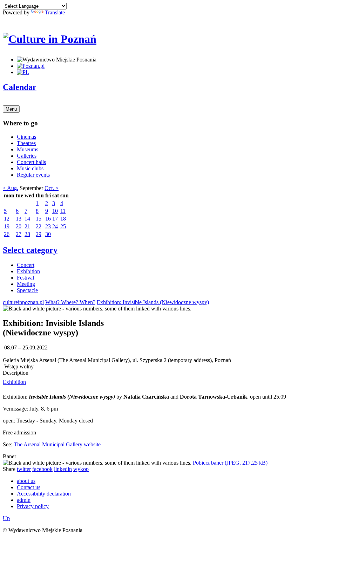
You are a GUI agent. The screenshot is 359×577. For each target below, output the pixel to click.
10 (55, 211)
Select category (30, 250)
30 (48, 234)
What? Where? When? (70, 302)
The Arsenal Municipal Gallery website (57, 444)
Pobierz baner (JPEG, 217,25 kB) (230, 463)
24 (55, 226)
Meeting (26, 284)
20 (18, 226)
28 (27, 234)
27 (18, 234)
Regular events (33, 175)
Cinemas (26, 137)
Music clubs (30, 168)
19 (6, 226)
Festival (25, 278)
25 (63, 226)
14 (27, 219)
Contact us (28, 487)
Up (6, 518)
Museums (27, 149)
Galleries (26, 156)
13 (18, 219)
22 (38, 226)
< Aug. (10, 188)
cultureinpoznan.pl (23, 302)
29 (38, 234)
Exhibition (28, 271)
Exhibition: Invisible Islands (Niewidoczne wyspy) (153, 302)
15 (38, 219)
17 (55, 219)
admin (24, 500)
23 (48, 226)
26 (6, 234)
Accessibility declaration (44, 494)
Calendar (19, 87)
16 (48, 219)
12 (6, 219)
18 (63, 219)
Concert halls (31, 162)
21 (27, 226)
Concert (25, 265)
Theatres (26, 143)
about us (26, 481)
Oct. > (52, 188)
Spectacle (27, 290)
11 (63, 211)
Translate (55, 12)
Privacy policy (33, 506)
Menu (11, 109)
